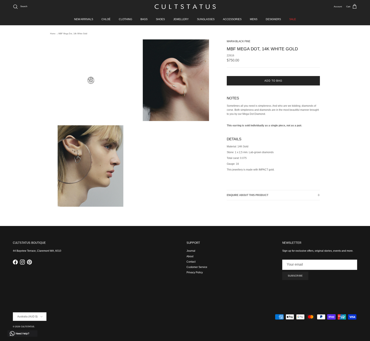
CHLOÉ (105, 19)
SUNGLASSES (206, 19)
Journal (190, 250)
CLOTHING (125, 19)
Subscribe (295, 275)
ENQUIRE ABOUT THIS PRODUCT (247, 194)
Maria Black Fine (238, 41)
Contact (190, 261)
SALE (292, 19)
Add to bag (273, 80)
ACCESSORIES (232, 19)
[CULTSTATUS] (185, 6)
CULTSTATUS (27, 326)
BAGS (144, 19)
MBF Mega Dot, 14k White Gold (72, 34)
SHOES (160, 19)
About (189, 256)
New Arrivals (83, 19)
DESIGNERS (273, 19)
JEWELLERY (181, 19)
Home (52, 34)
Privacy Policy (194, 272)
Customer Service (196, 267)
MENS (253, 19)
